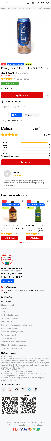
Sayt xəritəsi (39, 423)
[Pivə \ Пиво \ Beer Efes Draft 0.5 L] (13, 211)
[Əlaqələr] (33, 3)
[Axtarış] (28, 3)
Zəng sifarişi (7, 281)
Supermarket (19, 8)
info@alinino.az (10, 287)
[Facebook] (3, 389)
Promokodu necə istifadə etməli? (14, 342)
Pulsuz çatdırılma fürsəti (10, 335)
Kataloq (9, 8)
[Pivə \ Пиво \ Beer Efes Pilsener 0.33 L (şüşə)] (38, 211)
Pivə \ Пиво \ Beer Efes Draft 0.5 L (12, 230)
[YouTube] (16, 389)
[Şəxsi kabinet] (37, 3)
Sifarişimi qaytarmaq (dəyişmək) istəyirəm (17, 325)
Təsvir (17, 115)
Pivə (34, 8)
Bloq (3, 312)
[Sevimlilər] (47, 95)
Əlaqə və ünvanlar (8, 305)
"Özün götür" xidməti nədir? (12, 348)
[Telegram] (29, 389)
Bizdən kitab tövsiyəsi (9, 315)
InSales (39, 425)
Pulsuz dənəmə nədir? (9, 328)
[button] (20, 242)
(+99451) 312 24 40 (11, 268)
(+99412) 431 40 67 (11, 277)
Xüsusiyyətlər (33, 115)
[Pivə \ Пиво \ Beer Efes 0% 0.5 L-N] (25, 35)
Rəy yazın (25, 162)
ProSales (22, 425)
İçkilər (28, 8)
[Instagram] (10, 389)
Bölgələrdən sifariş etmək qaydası (14, 345)
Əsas (3, 8)
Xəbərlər (4, 308)
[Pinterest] (35, 389)
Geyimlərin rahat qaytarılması (12, 332)
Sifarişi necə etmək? (9, 338)
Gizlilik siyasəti (6, 322)
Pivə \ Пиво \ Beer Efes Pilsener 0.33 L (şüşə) (35, 230)
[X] (23, 389)
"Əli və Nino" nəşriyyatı (10, 318)
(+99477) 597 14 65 (11, 273)
